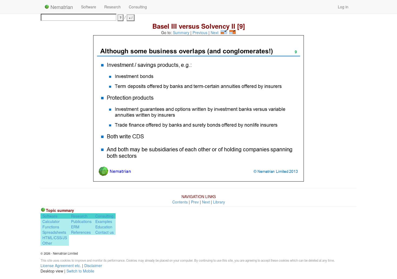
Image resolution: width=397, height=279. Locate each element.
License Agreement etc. (61, 265)
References (81, 232)
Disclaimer (93, 265)
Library (219, 202)
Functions (50, 226)
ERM (75, 226)
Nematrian (61, 6)
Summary (181, 32)
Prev (195, 202)
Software (88, 6)
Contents (180, 202)
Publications (81, 221)
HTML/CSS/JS (54, 237)
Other (47, 243)
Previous (200, 32)
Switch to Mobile (80, 271)
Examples (103, 221)
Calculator (51, 221)
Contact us (104, 232)
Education (103, 226)
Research (112, 6)
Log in (343, 6)
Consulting (138, 6)
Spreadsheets (54, 232)
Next (214, 32)
